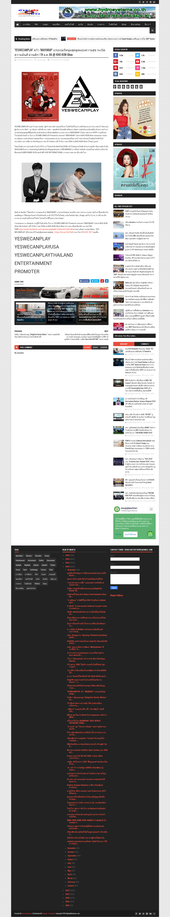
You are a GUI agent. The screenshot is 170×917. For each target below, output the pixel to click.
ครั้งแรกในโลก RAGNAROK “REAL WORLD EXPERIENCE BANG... (83, 721)
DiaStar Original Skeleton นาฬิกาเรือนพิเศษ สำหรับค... (85, 786)
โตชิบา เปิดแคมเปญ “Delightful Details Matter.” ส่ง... (87, 698)
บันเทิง (90, 24)
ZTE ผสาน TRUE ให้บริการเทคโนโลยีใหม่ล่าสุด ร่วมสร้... (86, 665)
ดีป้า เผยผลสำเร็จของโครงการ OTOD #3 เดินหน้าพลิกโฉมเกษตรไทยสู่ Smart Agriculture (139, 482)
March (70, 878)
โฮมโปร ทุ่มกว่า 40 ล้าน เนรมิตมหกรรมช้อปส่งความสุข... (86, 809)
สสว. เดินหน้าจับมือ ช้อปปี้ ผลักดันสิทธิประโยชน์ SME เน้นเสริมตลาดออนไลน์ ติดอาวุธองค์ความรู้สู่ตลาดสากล (139, 236)
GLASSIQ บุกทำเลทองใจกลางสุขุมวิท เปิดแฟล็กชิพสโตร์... (87, 642)
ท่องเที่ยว (56, 24)
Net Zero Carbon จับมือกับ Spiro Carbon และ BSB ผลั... (87, 751)
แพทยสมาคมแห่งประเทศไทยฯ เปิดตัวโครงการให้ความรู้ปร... (87, 842)
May (69, 870)
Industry (36, 565)
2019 (67, 901)
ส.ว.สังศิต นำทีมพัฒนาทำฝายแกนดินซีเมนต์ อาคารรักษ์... (85, 630)
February (71, 881)
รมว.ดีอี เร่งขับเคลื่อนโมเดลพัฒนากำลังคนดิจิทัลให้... (86, 671)
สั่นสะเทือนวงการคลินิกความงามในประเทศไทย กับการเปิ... (86, 618)
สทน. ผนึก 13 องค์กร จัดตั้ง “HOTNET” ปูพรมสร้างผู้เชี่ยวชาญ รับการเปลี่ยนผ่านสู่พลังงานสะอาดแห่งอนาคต (140, 417)
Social (18, 569)
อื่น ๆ (147, 24)
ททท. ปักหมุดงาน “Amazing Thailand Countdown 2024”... (87, 636)
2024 (67, 562)
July (69, 863)
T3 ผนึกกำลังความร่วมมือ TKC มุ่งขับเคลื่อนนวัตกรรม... (84, 704)
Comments (145, 344)
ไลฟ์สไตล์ (113, 24)
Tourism (43, 569)
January (71, 885)
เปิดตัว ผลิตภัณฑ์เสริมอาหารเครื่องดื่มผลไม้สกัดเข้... (86, 612)
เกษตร (45, 24)
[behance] (154, 2)
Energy (47, 556)
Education (38, 556)
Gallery (41, 560)
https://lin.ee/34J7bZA (64, 232)
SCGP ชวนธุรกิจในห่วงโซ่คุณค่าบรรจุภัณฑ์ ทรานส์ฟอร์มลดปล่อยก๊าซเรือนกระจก (139, 214)
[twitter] (143, 2)
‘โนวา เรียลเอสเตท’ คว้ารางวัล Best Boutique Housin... (86, 659)
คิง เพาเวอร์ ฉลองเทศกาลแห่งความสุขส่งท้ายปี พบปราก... (86, 780)
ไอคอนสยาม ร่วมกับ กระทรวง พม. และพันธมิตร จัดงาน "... (86, 803)
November (72, 848)
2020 (67, 897)
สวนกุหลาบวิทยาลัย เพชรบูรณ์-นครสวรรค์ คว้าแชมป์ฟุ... (86, 815)
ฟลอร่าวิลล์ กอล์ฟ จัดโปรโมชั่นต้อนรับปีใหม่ (85, 578)
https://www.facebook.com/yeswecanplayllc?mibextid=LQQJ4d (45, 229)
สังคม (124, 24)
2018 (67, 905)
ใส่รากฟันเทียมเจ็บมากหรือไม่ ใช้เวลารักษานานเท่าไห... (86, 733)
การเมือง (26, 24)
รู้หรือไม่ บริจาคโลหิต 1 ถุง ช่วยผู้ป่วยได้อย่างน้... (86, 837)
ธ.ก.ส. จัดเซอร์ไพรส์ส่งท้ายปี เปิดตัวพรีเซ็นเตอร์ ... (87, 676)
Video (51, 569)
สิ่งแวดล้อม (135, 24)
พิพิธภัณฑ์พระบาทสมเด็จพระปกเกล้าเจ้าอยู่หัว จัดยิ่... (87, 745)
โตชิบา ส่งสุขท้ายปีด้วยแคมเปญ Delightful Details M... (84, 589)
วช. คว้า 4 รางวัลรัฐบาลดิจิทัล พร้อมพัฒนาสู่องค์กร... (85, 768)
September (72, 855)
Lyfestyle (44, 565)
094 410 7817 (87, 232)
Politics (52, 565)
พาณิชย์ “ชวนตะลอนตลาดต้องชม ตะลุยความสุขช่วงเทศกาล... (87, 606)
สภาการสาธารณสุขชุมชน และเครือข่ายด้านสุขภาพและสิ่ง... (85, 653)
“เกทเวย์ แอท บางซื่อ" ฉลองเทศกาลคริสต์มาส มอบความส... (85, 583)
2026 (67, 555)
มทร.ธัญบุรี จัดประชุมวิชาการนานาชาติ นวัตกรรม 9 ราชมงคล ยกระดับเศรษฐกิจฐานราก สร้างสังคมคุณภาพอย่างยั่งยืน (140, 247)
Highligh (18, 565)
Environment (32, 560)
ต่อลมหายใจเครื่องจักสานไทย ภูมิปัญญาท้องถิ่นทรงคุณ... (86, 797)
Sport (25, 569)
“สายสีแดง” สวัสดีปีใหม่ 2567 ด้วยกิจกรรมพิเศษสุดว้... (86, 601)
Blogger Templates (48, 913)
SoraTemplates (27, 913)
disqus (95, 347)
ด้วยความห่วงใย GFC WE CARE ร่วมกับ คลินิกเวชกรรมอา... (85, 756)
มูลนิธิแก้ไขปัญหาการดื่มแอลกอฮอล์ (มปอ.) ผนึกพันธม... (86, 574)
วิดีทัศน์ (37, 583)
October (71, 851)
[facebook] (139, 2)
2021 (67, 894)
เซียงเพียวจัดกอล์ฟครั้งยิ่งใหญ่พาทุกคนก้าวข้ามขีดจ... (87, 832)
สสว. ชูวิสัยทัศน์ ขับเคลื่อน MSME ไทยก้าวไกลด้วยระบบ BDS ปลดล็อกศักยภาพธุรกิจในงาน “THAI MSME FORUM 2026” (140, 430)
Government (51, 560)
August (71, 859)
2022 (67, 890)
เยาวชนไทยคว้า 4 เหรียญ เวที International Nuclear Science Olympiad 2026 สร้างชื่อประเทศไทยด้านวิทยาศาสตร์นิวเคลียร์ (140, 402)
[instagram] (150, 2)
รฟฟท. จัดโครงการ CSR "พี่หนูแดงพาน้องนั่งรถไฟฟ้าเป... (87, 762)
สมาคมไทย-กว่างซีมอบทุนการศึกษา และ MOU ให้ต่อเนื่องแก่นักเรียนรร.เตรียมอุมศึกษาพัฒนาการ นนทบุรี (140, 327)
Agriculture (19, 556)
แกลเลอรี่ (52, 574)
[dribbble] (147, 2)
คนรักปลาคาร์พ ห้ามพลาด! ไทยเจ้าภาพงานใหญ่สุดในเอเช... (86, 774)
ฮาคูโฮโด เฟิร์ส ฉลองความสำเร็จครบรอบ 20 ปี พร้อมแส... (86, 791)
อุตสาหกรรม (31, 588)
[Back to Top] (154, 913)
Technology (33, 569)
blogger (87, 347)
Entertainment (56, 60)
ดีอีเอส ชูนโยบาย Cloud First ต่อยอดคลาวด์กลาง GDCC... (87, 715)
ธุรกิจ (80, 24)
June (70, 866)
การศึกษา (28, 574)
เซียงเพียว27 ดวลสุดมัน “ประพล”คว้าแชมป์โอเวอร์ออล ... (85, 739)
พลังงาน (53, 579)
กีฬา (36, 24)
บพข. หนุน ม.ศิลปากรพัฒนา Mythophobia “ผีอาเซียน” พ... (85, 647)
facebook (104, 347)
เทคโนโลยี (69, 24)
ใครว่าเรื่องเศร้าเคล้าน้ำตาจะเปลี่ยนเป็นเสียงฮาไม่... (86, 624)
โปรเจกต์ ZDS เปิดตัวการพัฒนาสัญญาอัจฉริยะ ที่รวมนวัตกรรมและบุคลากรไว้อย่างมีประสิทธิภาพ (140, 258)
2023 (67, 566)
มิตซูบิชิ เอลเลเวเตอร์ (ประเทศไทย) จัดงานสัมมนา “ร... (84, 680)
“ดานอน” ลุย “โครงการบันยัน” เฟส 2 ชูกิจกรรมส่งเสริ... (86, 727)
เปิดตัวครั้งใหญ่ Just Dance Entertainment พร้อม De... (86, 595)
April (70, 874)
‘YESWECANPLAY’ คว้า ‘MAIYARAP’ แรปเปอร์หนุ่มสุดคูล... (86, 692)
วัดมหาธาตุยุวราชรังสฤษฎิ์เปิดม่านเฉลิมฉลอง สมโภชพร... (85, 827)
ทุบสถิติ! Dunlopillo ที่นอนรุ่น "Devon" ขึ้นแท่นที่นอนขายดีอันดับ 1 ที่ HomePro (30, 317)
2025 (67, 558)
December (72, 569)
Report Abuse (116, 595)
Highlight (44, 39)
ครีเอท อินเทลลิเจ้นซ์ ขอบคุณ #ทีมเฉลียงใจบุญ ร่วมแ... (86, 686)
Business (29, 556)
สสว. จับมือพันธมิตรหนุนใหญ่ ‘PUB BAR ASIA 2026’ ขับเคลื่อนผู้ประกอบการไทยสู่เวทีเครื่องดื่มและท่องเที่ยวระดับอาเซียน (140, 495)
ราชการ (100, 24)
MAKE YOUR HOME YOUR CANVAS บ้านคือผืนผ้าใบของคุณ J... (86, 821)
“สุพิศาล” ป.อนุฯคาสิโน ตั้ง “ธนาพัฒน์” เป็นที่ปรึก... (85, 710)
